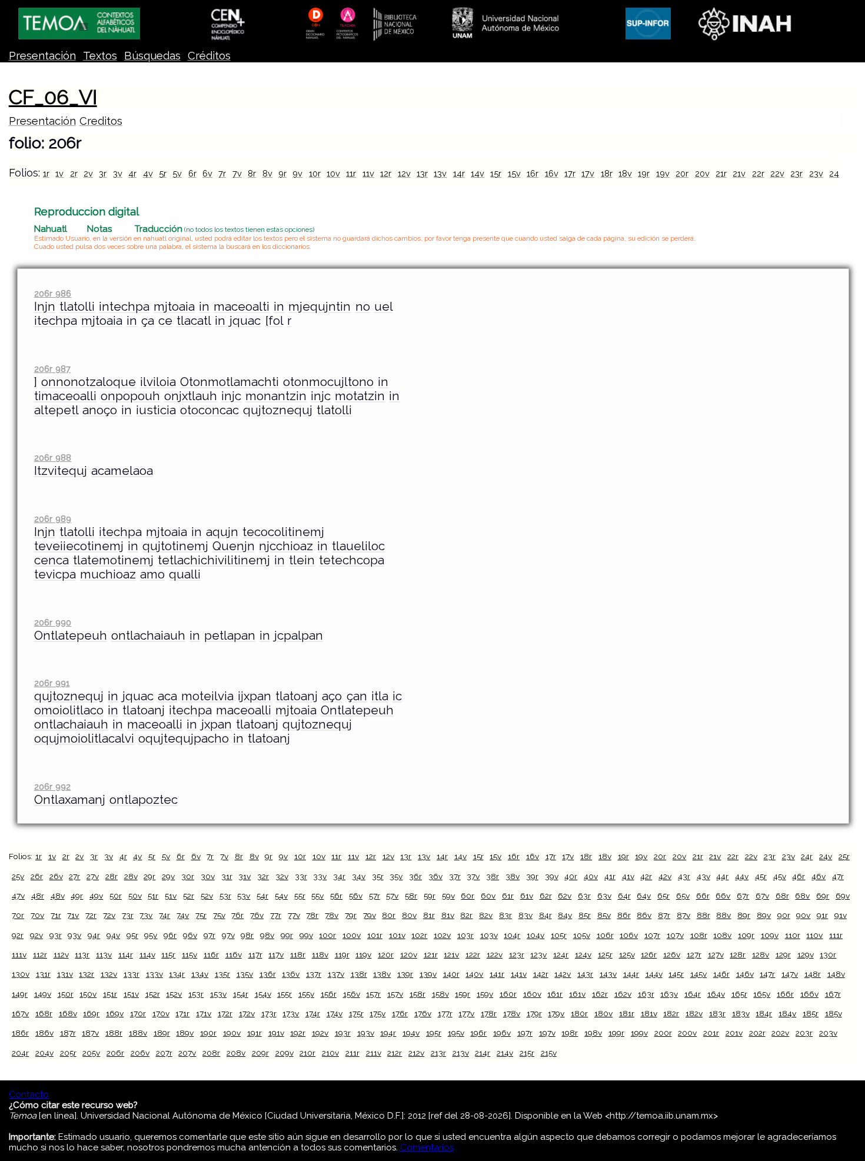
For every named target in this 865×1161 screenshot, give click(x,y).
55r (299, 895)
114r (125, 954)
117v (276, 954)
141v (519, 974)
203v (828, 1032)
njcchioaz (286, 546)
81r (429, 915)
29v (168, 876)
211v (373, 1052)
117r (255, 954)
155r (284, 994)
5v (177, 173)
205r (68, 1052)
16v (551, 173)
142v (562, 974)
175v (377, 1013)
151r (110, 994)
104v (535, 935)
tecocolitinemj (283, 532)
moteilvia (207, 696)
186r (20, 1032)
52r (188, 895)
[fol (274, 321)
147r (767, 974)
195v (456, 1032)
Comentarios (427, 1147)
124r (560, 954)
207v (187, 1052)
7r (222, 173)
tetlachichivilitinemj (214, 560)
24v (825, 856)
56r (336, 895)
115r (168, 954)
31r (226, 876)
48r (37, 895)
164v (716, 994)
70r (18, 915)
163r (646, 994)
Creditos (100, 121)
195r (433, 1032)
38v (512, 876)
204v (44, 1052)
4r (132, 173)
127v (716, 954)
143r (585, 974)
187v (90, 1032)
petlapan (229, 635)
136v (291, 974)
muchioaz (108, 574)
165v (761, 994)
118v (320, 954)
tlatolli (77, 307)
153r (196, 994)
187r (68, 1032)
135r (222, 974)
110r (792, 935)
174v (334, 1013)
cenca (51, 560)
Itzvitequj (60, 471)
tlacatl (194, 321)
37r (455, 876)
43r (684, 876)
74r (164, 915)
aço (332, 696)
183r (717, 1013)
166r (785, 994)
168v (68, 1013)
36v (435, 876)
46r (798, 876)
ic (397, 696)
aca (167, 696)
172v (247, 1013)
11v (368, 173)
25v (18, 876)
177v (466, 1013)
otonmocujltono (328, 382)
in (204, 307)
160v (532, 994)
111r (836, 935)
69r (822, 895)
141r (497, 974)
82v (486, 915)
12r (385, 173)
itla (379, 696)
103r (465, 935)
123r (516, 954)
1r (46, 173)
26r (37, 876)
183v (741, 1013)
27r (74, 876)
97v (228, 935)
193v (365, 1032)
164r (692, 994)
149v (42, 994)
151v (131, 994)
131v (65, 974)
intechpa (124, 307)
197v (547, 1032)
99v (306, 935)
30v (208, 876)
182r (671, 1013)
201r (711, 1032)
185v (833, 1013)
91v (840, 915)
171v (203, 1013)
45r (761, 876)
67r (743, 895)
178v (511, 1013)
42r (646, 876)
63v (604, 895)
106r (605, 935)
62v (564, 895)
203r (804, 1032)
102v (442, 935)
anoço (99, 410)
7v (237, 173)
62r (546, 895)
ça (147, 321)
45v (779, 876)
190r (208, 1032)
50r (115, 895)
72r (91, 915)
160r (508, 994)
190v (232, 1032)
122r (472, 954)
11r (351, 173)
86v (644, 915)
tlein (302, 560)
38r (492, 876)
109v (769, 935)
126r (649, 954)
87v (683, 915)
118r (297, 954)
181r (626, 1013)
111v (19, 954)
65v (683, 895)
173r (269, 1013)
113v (104, 954)
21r (721, 173)
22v (777, 173)
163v (669, 994)
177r (445, 1013)
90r (783, 915)
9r (282, 173)
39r (532, 876)
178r (489, 1013)
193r (343, 1032)
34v (358, 876)
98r (247, 935)
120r (386, 954)
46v (818, 876)
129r (783, 954)
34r (339, 876)
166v (809, 994)
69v (843, 895)
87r (664, 915)
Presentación (42, 55)
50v (135, 895)
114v (147, 954)
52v (207, 895)
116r (211, 954)
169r (91, 1013)
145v (698, 974)
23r (796, 173)
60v (488, 895)
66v (723, 895)
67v (762, 895)
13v (440, 173)
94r (94, 935)
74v (183, 915)
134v (199, 974)
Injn (44, 307)
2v (88, 173)
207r (164, 1052)
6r (192, 173)
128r (738, 954)
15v (514, 173)
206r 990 (52, 622)
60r (467, 895)
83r (505, 915)
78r (312, 915)
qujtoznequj (277, 410)
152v (174, 994)
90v (803, 915)
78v (331, 915)
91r (822, 915)
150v (88, 994)
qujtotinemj (175, 546)
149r (20, 994)
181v (649, 1013)
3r (103, 173)
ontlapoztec (143, 800)
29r (149, 876)
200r (663, 1032)
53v (243, 895)
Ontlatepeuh (70, 635)
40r (570, 876)
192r (297, 1032)
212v (416, 1052)
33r (301, 876)
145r (676, 974)
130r (828, 954)
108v (722, 935)
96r (170, 935)
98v (267, 935)
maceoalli (243, 710)
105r (559, 935)
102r (419, 935)
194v (411, 1032)
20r (682, 173)
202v (780, 1032)
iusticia (156, 410)
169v (115, 1013)
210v (330, 1052)
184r (764, 1013)
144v (654, 974)
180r (579, 1013)
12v (404, 173)
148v (836, 974)
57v (392, 895)
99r (287, 935)
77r (275, 915)
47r (838, 876)
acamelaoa (122, 471)
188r (113, 1032)
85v (604, 915)
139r (405, 974)
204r (20, 1052)
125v (627, 954)
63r (584, 895)
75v (219, 915)
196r (478, 1032)
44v (741, 876)
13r (422, 173)
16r (532, 173)
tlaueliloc (358, 546)
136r (268, 974)
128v (760, 954)
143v (608, 974)
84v (565, 915)
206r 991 (51, 683)
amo (152, 574)
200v (687, 1032)
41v (628, 876)
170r (138, 1013)
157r (373, 994)
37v (473, 876)
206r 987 (52, 369)
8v (267, 173)
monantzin (276, 396)
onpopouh (130, 396)
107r (652, 935)
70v (37, 915)
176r (400, 1013)
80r (388, 915)
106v (629, 935)
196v (502, 1032)
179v (556, 1013)
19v (663, 173)
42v (664, 876)
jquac (245, 321)
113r (82, 954)
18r (607, 173)
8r (252, 173)
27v (92, 876)
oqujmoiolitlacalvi (84, 738)
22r (758, 173)
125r (605, 954)
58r (411, 895)
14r (459, 173)
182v (694, 1013)
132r (86, 974)
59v (448, 895)
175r (356, 1013)
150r (66, 994)
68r (782, 895)
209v (284, 1052)
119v (363, 954)
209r (260, 1052)
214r (482, 1052)
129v (805, 954)
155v (306, 994)
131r (43, 974)
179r (534, 1013)
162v (622, 994)
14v (477, 173)
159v (485, 994)
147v (789, 974)
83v (525, 915)
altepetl (56, 410)
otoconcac (209, 410)
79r (351, 915)
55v (317, 895)
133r (131, 974)
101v (397, 935)
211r (352, 1052)
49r (77, 895)
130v (20, 974)
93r (55, 935)
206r (115, 1052)
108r (698, 935)
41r (610, 876)
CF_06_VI (53, 97)
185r (811, 1013)
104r (512, 935)
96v (190, 935)
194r (388, 1032)
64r (624, 895)
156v (351, 994)
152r (152, 994)
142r (540, 974)
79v (369, 915)
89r (743, 915)
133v (154, 974)
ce (165, 321)
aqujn (222, 532)
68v (802, 895)
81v (447, 915)
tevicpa (55, 574)
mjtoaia (174, 307)
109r (746, 935)
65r (663, 895)
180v (603, 1013)
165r (739, 994)
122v (495, 954)
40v (591, 876)
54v (281, 895)
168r (43, 1013)
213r (438, 1052)
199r (616, 1032)
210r (307, 1052)
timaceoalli (65, 396)
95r (132, 935)
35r (378, 876)
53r (225, 895)
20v (702, 173)
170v (160, 1013)
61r (508, 895)
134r (177, 974)
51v (171, 895)
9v (297, 173)
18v (625, 173)
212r (394, 1052)
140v (474, 974)
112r (40, 954)
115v (189, 954)
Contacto (29, 1094)
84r (545, 915)
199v (639, 1032)
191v (276, 1032)
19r (644, 173)
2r (74, 173)
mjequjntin (319, 307)
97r (209, 935)
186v (44, 1032)
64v (644, 895)
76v (257, 915)
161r (555, 994)
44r (722, 876)
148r (812, 974)
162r (600, 994)
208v (236, 1052)
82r (466, 915)
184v (787, 1013)
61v (526, 895)
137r (313, 974)
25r (844, 856)
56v (355, 895)
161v (577, 994)
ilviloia (158, 382)
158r (417, 994)
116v (233, 954)
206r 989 (52, 519)
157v (395, 994)
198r (569, 1032)
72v (109, 915)
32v (281, 876)
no (362, 307)
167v (20, 1013)
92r (18, 935)
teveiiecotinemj (79, 546)
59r (429, 895)
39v (551, 876)
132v (109, 974)
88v (723, 915)
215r (527, 1052)
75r (201, 915)
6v (207, 173)
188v (138, 1032)
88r (703, 915)
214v (505, 1052)
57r (374, 895)
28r (111, 876)
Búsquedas (152, 55)
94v (113, 935)
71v (73, 915)
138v (382, 974)
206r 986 (52, 293)
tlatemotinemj (113, 560)
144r (631, 974)
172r (225, 1013)
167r (833, 994)
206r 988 (52, 458)
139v (428, 974)
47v (18, 895)
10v (333, 173)
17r (569, 173)
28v (131, 876)
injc (231, 396)
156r (329, 994)
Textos (100, 55)
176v (422, 1013)
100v (351, 935)
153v (218, 994)
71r (56, 915)
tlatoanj (296, 696)
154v (263, 994)
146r (721, 974)
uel (383, 307)
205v (91, 1052)
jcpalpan (298, 635)
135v (245, 974)
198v (593, 1032)
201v (734, 1032)
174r (312, 1013)
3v (117, 173)
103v (489, 935)
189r (162, 1032)
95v (150, 935)
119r (342, 954)
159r (462, 994)
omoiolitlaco (69, 710)
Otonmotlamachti (229, 382)
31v (244, 876)
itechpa (55, 321)
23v (816, 173)
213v (461, 1052)
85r (584, 915)
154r (240, 994)
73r (128, 915)
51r (153, 895)
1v (59, 173)
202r (757, 1032)
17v (587, 173)
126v (671, 954)
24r (835, 173)
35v (396, 876)
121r (431, 954)
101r (374, 935)
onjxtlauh (190, 396)
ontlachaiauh (148, 635)
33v (320, 876)
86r (624, 915)
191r (254, 1032)
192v (320, 1032)
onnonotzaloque (88, 382)
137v (336, 974)
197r (525, 1032)
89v (764, 915)
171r (182, 1013)
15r (495, 173)
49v (96, 895)
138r (359, 974)
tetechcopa (351, 560)
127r (694, 954)
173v (290, 1013)
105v (581, 935)
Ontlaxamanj (69, 800)
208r (211, 1052)
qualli (185, 574)
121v (451, 954)
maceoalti (242, 307)
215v (549, 1052)
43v (703, 876)
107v (675, 935)
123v (538, 954)
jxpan (216, 724)
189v (185, 1032)
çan (357, 696)
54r (262, 895)
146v (745, 974)
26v (56, 876)
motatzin (360, 396)
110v (814, 935)
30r (187, 876)
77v (294, 915)
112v (61, 954)
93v (74, 935)
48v (58, 895)
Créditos (209, 55)
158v (440, 994)
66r (703, 895)
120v (408, 954)
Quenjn (233, 546)
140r (451, 974)
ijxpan (254, 696)
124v (583, 954)
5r (163, 173)
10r (315, 173)
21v (739, 173)
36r (415, 876)
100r (327, 935)
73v (145, 915)
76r (237, 915)
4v (148, 173)
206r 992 (52, 786)
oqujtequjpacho (183, 738)
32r (263, 876)
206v (140, 1052)
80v (409, 915)
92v (36, 935)
